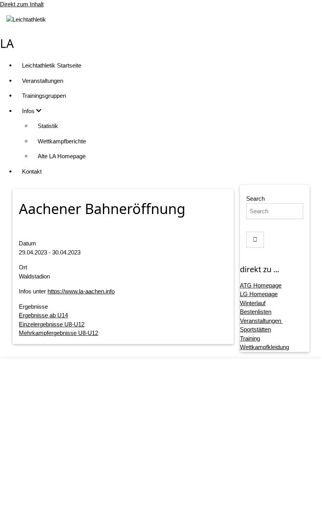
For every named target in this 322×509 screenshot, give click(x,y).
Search (255, 198)
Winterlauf (252, 303)
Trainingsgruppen (44, 95)
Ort (23, 267)
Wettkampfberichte (62, 141)
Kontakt (32, 171)
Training (250, 338)
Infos (29, 111)
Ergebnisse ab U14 (43, 315)
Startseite (169, 420)
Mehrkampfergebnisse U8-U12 (58, 333)
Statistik (48, 126)
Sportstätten (255, 329)
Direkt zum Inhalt (22, 4)
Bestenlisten (255, 311)
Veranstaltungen (42, 80)
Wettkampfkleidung (264, 347)
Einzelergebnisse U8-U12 (51, 324)
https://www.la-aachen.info (81, 291)
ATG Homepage (261, 285)
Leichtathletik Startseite (51, 65)
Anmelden (169, 495)
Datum (27, 243)
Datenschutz (169, 450)
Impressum (169, 435)
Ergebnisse (33, 306)
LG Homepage (259, 294)
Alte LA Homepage (62, 156)
